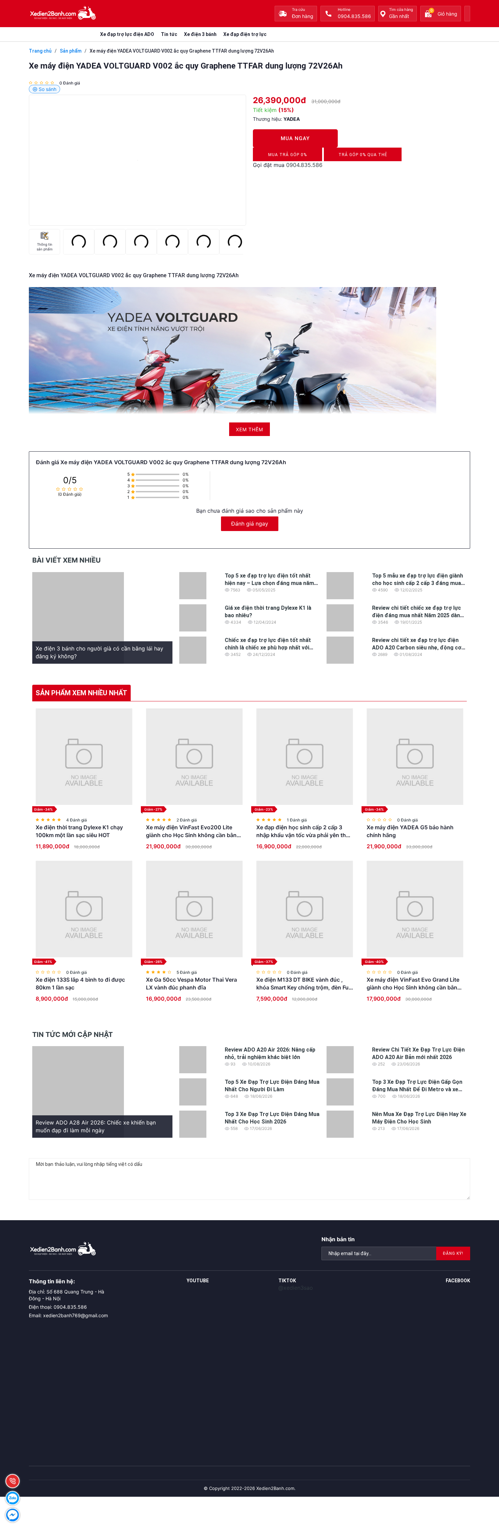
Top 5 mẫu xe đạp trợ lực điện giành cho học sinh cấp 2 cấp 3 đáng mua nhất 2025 (417, 583)
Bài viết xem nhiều (66, 560)
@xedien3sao (295, 1287)
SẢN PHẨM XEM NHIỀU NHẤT (81, 693)
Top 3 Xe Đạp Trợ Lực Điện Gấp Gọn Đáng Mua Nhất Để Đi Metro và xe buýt (417, 1089)
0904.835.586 (304, 165)
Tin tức (169, 34)
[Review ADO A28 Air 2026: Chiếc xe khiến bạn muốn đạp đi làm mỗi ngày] (78, 1091)
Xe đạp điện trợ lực (244, 34)
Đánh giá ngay (249, 523)
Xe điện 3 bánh (200, 34)
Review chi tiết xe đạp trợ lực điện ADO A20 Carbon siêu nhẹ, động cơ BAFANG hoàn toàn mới (416, 648)
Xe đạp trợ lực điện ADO (127, 34)
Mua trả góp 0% (287, 156)
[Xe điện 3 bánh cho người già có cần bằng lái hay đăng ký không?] (78, 617)
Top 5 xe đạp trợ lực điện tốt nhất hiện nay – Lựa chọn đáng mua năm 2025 (269, 583)
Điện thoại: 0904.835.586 (58, 1307)
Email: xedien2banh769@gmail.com (68, 1315)
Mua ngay (295, 138)
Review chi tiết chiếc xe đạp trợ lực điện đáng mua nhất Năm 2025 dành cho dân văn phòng (417, 615)
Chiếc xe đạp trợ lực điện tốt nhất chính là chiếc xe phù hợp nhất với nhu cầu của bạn (268, 648)
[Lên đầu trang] (478, 1483)
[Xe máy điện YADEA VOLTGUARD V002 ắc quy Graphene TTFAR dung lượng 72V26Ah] (137, 160)
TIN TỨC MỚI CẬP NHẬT (72, 1035)
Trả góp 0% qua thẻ (363, 156)
